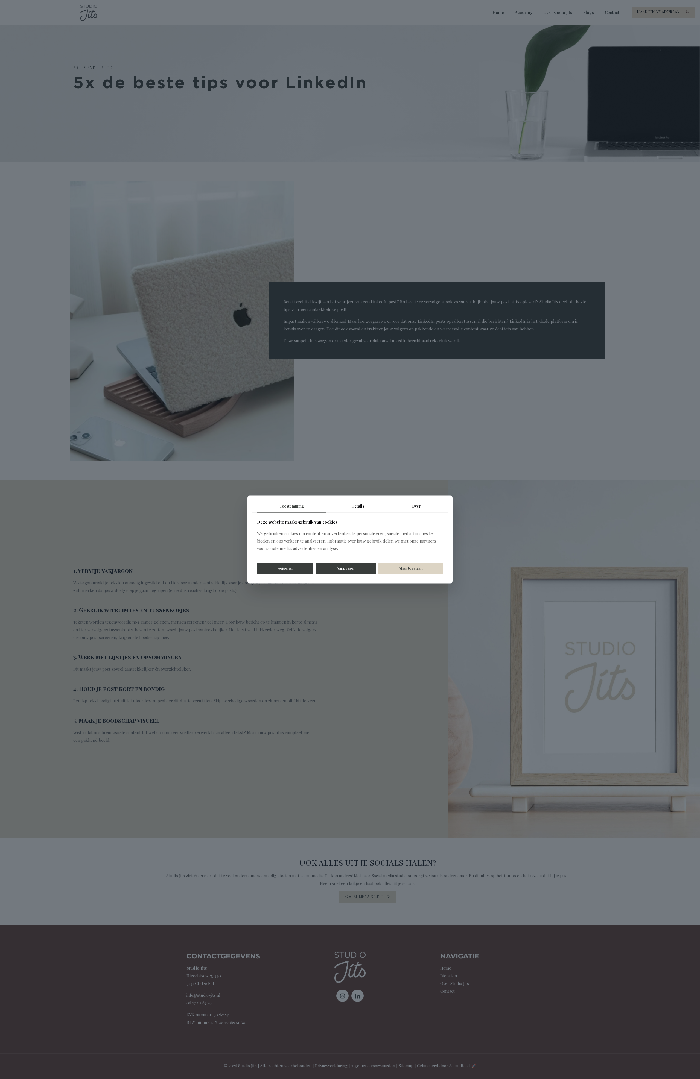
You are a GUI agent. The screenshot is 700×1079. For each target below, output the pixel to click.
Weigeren (285, 568)
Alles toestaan (411, 568)
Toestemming (291, 506)
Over (416, 506)
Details (357, 506)
